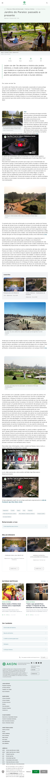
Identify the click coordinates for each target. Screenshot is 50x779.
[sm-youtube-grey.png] (39, 663)
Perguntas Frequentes (6, 685)
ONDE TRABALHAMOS (7, 727)
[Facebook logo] (32, 663)
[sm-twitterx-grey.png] (34, 663)
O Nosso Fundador (6, 700)
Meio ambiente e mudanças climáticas (27, 513)
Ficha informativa (5, 706)
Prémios (4, 704)
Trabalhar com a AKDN (6, 689)
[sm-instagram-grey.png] (37, 663)
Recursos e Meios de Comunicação (15, 9)
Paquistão (30, 510)
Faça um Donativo (6, 691)
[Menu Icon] (2, 3)
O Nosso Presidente (6, 698)
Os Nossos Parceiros (6, 702)
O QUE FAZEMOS (6, 714)
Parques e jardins (41, 513)
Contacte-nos (5, 710)
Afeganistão (5, 510)
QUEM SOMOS (5, 696)
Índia (24, 510)
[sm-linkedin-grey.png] (41, 663)
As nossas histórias (7, 516)
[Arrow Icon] (48, 545)
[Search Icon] (46, 3)
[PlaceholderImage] (14, 544)
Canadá (12, 510)
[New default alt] (14, 284)
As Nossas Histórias (40, 9)
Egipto (18, 510)
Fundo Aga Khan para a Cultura (9, 513)
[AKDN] (24, 3)
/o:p (25, 111)
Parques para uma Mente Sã (14, 555)
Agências (4, 748)
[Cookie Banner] (25, 771)
